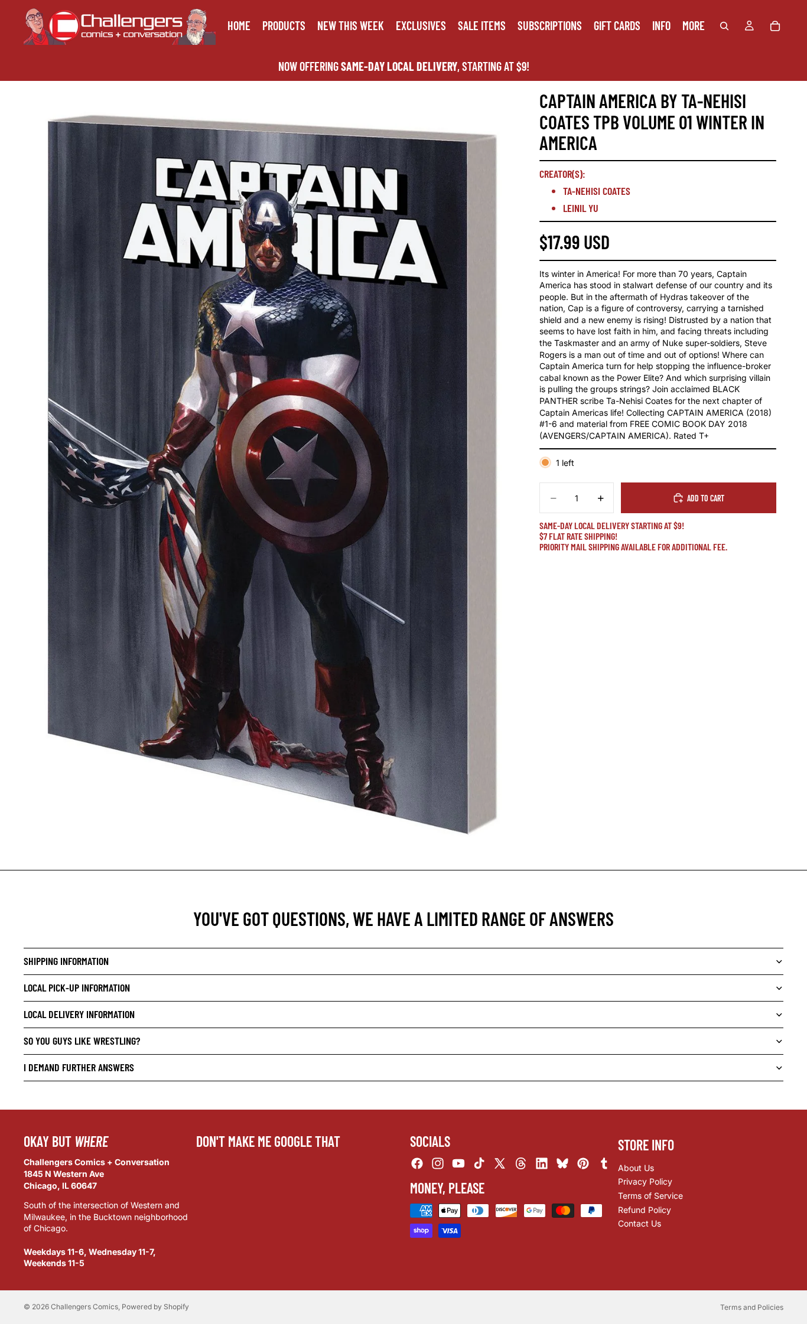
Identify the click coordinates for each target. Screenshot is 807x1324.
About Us (636, 1168)
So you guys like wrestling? (82, 1040)
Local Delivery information (79, 1013)
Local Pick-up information (77, 987)
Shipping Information (66, 960)
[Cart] (775, 26)
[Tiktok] (479, 1164)
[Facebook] (417, 1164)
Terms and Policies (751, 1307)
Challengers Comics (84, 1306)
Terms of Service (650, 1196)
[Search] (724, 26)
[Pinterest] (583, 1164)
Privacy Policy (645, 1182)
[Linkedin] (542, 1164)
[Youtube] (458, 1164)
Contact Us (639, 1224)
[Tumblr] (604, 1164)
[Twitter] (500, 1164)
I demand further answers (79, 1067)
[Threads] (521, 1164)
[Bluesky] (562, 1164)
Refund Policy (644, 1210)
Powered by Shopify (155, 1306)
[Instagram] (438, 1164)
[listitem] (693, 25)
